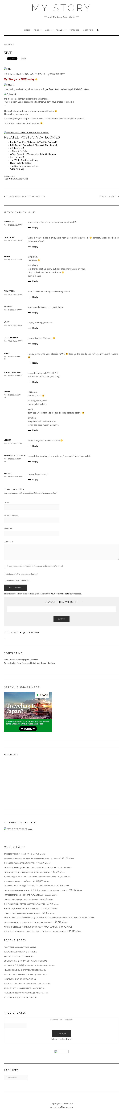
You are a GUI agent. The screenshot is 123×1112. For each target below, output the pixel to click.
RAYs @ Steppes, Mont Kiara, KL (18, 956)
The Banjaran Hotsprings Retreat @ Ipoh (24, 904)
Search (61, 619)
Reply (35, 227)
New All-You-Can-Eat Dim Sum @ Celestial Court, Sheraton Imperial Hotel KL (42, 917)
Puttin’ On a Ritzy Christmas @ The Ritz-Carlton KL (33, 142)
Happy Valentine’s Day (20, 163)
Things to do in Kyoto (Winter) (19, 881)
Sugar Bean (47, 89)
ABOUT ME (88, 30)
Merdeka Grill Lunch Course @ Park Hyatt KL (26, 993)
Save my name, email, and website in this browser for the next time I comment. (35, 566)
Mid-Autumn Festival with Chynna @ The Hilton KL (33, 145)
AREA (48, 30)
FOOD (37, 30)
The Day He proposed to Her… (24, 166)
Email (23, 59)
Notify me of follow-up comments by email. (22, 574)
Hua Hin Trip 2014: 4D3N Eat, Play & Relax (23, 895)
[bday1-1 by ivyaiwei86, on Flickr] (9, 84)
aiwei (13, 176)
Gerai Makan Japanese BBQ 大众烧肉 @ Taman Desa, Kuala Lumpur (36, 890)
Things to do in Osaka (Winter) (19, 863)
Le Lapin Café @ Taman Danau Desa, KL (22, 913)
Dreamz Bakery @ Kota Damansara (21, 899)
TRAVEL (60, 30)
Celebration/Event (21, 179)
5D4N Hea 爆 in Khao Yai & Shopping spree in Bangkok (30, 876)
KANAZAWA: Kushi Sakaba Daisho (20, 979)
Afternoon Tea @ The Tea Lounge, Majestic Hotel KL (30, 867)
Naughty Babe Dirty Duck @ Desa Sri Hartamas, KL (28, 922)
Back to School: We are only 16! (26, 196)
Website (8, 528)
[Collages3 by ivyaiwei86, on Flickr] (10, 94)
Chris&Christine (81, 89)
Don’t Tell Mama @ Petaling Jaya (20, 947)
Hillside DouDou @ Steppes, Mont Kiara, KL (25, 970)
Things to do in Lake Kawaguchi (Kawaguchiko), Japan (31, 858)
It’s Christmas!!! (17, 157)
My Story (61, 8)
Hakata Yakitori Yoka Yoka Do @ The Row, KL (26, 974)
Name (7, 502)
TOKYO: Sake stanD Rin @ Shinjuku (20, 952)
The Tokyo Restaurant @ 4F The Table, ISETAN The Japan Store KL (35, 931)
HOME (27, 30)
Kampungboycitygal (64, 89)
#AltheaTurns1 (17, 148)
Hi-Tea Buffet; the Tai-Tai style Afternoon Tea (26, 872)
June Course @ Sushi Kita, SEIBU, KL (20, 997)
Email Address (11, 515)
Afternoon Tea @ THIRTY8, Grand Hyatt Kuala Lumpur (30, 927)
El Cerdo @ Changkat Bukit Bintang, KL (23, 908)
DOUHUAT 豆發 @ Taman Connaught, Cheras (25, 961)
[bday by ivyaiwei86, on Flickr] (7, 68)
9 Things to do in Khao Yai (16, 854)
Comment (8, 542)
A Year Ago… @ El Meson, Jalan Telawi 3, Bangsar (33, 154)
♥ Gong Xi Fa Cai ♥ (18, 151)
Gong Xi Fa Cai (17, 169)
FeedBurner (67, 1039)
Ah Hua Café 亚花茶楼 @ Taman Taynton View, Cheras (29, 965)
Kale (71, 1103)
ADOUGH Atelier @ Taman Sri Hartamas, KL (24, 988)
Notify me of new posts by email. (18, 580)
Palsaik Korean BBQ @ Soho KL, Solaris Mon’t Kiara (29, 885)
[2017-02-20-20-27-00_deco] (18, 829)
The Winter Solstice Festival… (24, 160)
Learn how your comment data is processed (61, 593)
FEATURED (75, 30)
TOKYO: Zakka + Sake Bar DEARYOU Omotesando (27, 983)
